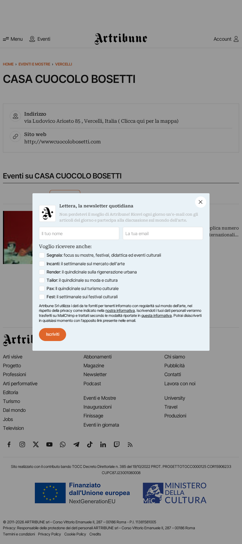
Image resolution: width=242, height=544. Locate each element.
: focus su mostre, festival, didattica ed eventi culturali (104, 255)
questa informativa (156, 315)
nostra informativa (120, 310)
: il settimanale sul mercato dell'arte (86, 263)
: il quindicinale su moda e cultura (82, 280)
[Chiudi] (200, 202)
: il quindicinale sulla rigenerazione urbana (92, 272)
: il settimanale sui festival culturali (82, 296)
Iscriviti (52, 334)
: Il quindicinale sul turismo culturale (83, 288)
